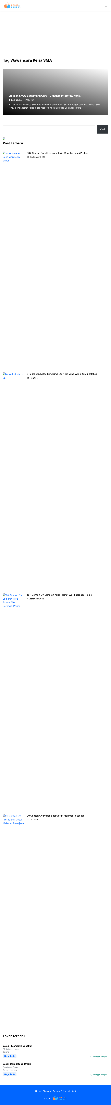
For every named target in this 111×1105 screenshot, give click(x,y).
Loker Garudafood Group (17, 1063)
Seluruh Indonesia (10, 1070)
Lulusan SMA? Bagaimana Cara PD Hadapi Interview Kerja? (45, 95)
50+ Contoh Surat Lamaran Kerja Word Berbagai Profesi (57, 153)
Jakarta (6, 1052)
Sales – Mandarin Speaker (17, 1045)
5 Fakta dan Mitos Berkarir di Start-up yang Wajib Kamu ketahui (62, 373)
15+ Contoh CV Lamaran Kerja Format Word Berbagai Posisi (59, 594)
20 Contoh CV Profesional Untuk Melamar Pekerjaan (56, 815)
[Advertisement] (55, 36)
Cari (102, 129)
